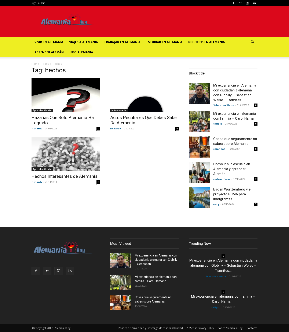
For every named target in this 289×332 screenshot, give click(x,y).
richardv (37, 128)
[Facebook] (233, 3)
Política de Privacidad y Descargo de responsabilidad (150, 328)
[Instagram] (247, 3)
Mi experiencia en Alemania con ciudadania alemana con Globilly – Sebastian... (156, 260)
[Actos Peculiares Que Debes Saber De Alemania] (144, 95)
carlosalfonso (221, 179)
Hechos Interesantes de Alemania (65, 176)
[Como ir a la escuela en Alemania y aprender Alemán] (199, 172)
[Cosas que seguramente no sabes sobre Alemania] (199, 147)
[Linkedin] (254, 3)
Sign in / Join (38, 2)
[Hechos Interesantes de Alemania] (66, 154)
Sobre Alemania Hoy (230, 328)
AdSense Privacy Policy (200, 328)
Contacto (251, 328)
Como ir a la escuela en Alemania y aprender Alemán (231, 169)
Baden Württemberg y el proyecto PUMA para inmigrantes (232, 194)
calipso (217, 123)
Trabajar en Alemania (122, 42)
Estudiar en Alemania (164, 42)
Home (35, 64)
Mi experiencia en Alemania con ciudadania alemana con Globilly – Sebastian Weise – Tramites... (223, 265)
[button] (252, 42)
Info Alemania (81, 52)
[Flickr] (240, 3)
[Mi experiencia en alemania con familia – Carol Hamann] (199, 121)
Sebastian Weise (223, 105)
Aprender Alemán (49, 52)
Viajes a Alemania (83, 42)
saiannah (219, 148)
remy (216, 204)
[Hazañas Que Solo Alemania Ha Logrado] (66, 95)
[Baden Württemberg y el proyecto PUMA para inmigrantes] (199, 197)
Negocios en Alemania (206, 42)
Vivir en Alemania (48, 42)
